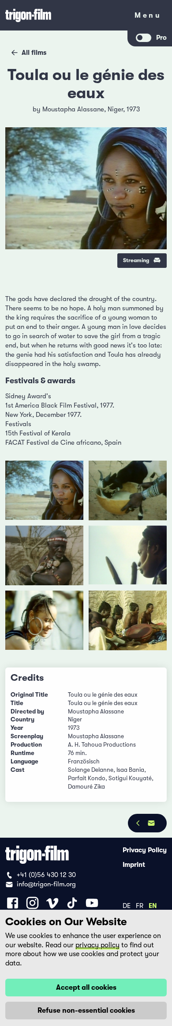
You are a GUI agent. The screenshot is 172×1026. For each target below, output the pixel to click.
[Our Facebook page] (12, 903)
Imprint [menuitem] (134, 865)
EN (153, 905)
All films (34, 53)
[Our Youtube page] (92, 903)
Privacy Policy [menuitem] (145, 850)
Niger (115, 109)
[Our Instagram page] (32, 903)
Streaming (136, 260)
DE (127, 905)
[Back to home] (64, 15)
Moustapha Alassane (73, 109)
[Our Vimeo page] (52, 903)
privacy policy (97, 945)
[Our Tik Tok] (72, 903)
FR (139, 905)
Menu (148, 17)
